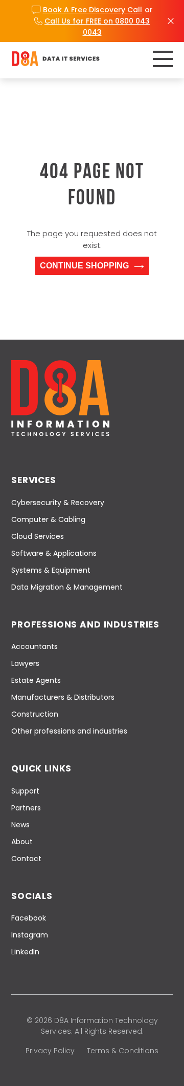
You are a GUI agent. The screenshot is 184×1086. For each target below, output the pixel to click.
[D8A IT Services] (55, 58)
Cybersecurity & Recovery (57, 502)
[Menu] (163, 59)
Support (25, 791)
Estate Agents (36, 680)
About (22, 842)
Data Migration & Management (67, 587)
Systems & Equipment (50, 570)
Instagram (29, 935)
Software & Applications (54, 553)
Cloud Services (37, 536)
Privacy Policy (50, 1051)
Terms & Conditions (122, 1051)
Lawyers (25, 663)
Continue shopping (84, 265)
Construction (34, 714)
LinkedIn (25, 952)
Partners (26, 808)
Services (33, 480)
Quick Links (41, 768)
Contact (26, 858)
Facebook (28, 918)
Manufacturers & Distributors (62, 697)
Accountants (34, 646)
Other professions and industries (69, 731)
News (20, 825)
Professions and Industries (85, 624)
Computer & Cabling (48, 519)
